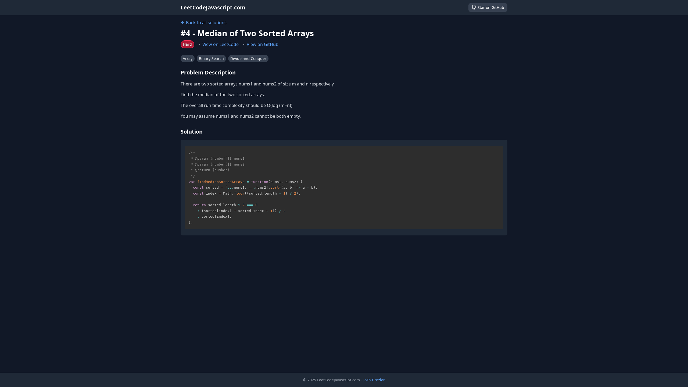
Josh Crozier (374, 379)
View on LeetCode (220, 44)
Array (187, 58)
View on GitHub (262, 44)
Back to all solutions (206, 23)
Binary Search (211, 58)
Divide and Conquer (248, 58)
